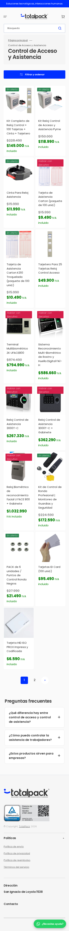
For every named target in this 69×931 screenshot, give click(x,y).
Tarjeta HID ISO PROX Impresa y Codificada (17, 647)
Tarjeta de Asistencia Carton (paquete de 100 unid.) (50, 199)
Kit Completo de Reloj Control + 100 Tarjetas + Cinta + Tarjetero (18, 127)
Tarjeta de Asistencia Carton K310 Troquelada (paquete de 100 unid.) (18, 274)
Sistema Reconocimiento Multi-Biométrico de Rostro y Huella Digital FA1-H (50, 354)
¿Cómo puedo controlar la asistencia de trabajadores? (30, 737)
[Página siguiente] (45, 680)
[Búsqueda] (60, 28)
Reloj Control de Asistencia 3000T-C (18, 424)
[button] (5, 17)
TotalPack (24, 826)
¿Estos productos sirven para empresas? (31, 755)
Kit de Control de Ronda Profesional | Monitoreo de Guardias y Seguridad (50, 497)
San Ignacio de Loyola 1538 (23, 892)
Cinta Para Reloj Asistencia (17, 195)
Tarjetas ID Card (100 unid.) (49, 569)
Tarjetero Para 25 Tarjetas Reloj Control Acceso (50, 268)
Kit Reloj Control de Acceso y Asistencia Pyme (49, 125)
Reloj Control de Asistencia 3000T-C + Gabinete (49, 426)
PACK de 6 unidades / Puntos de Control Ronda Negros (16, 575)
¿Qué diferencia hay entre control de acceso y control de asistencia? (30, 717)
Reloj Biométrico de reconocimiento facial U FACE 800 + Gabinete (18, 495)
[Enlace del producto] (19, 417)
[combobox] (34, 28)
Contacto (11, 904)
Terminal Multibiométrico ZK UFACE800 (17, 348)
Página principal (18, 40)
